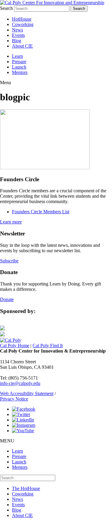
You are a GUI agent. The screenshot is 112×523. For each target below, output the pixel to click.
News (17, 29)
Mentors (19, 72)
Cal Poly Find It (48, 345)
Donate (7, 299)
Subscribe (9, 260)
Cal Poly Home (14, 345)
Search (6, 8)
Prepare (19, 61)
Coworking (22, 24)
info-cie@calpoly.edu (20, 383)
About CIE (22, 46)
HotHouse (21, 19)
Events (18, 35)
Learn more (11, 221)
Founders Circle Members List (40, 211)
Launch (19, 66)
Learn (17, 56)
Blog (16, 40)
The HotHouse (26, 488)
